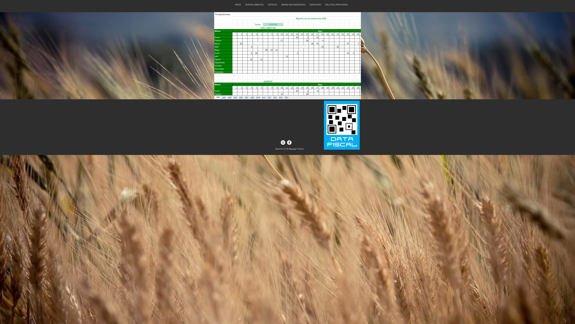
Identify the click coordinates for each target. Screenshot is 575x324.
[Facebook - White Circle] (289, 142)
